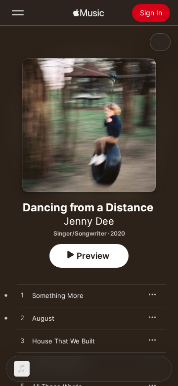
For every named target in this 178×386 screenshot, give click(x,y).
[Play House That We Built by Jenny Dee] (22, 341)
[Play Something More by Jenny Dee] (22, 295)
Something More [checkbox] (58, 295)
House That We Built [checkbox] (63, 341)
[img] (88, 12)
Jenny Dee (89, 221)
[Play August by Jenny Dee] (22, 318)
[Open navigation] (18, 13)
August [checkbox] (43, 318)
